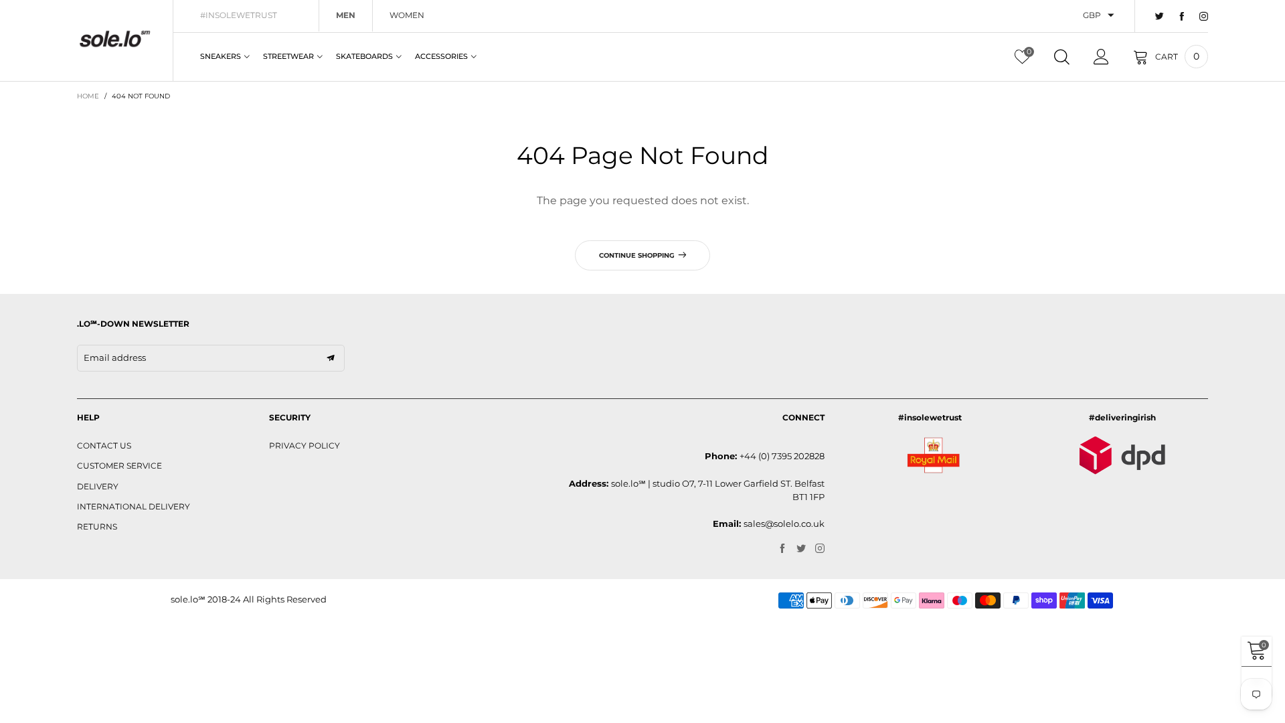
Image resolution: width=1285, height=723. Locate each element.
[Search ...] (1062, 57)
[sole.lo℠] (115, 38)
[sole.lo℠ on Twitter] (801, 549)
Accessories (441, 56)
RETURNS (97, 526)
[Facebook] (1182, 16)
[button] (331, 358)
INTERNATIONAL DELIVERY (133, 506)
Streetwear (288, 56)
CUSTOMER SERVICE (119, 466)
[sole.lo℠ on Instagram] (820, 549)
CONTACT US (104, 445)
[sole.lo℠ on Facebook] (782, 549)
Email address (115, 357)
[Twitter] (1159, 16)
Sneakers (220, 56)
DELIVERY (97, 486)
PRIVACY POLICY (304, 445)
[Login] (1101, 57)
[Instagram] (1204, 16)
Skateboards (364, 56)
